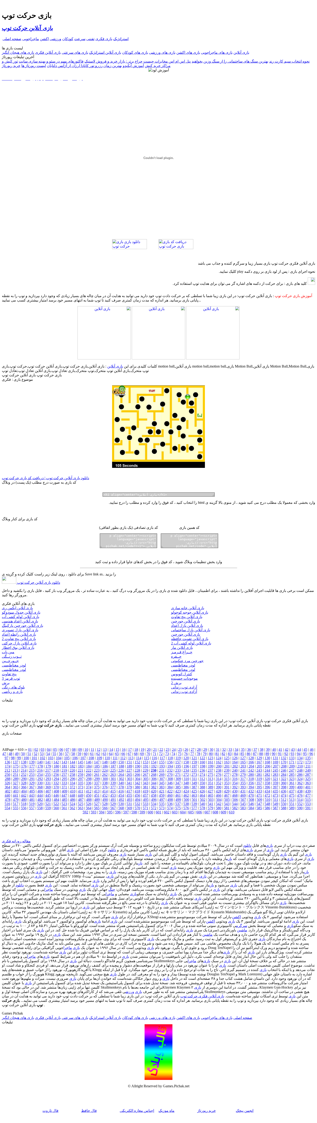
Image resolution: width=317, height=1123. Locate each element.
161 (210, 762)
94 (299, 754)
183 (81, 766)
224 (105, 770)
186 (105, 766)
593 (93, 812)
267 (145, 775)
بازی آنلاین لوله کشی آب (20, 617)
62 (98, 754)
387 (194, 787)
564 (88, 808)
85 (242, 754)
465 (210, 795)
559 (48, 808)
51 (29, 754)
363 (308, 783)
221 (80, 770)
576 (186, 808)
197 (194, 766)
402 (7, 791)
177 (32, 766)
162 (218, 762)
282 (267, 775)
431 (243, 791)
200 (219, 766)
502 (202, 800)
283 (275, 775)
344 (153, 783)
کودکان (67, 39)
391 (227, 787)
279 (243, 775)
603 (175, 812)
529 (113, 804)
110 (107, 758)
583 (243, 808)
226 (121, 770)
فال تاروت (50, 1111)
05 (55, 750)
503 (210, 800)
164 (235, 762)
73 (167, 754)
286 (300, 775)
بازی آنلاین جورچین (185, 621)
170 (283, 762)
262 (105, 775)
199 (210, 766)
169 (275, 762)
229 (145, 770)
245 (275, 770)
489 (97, 800)
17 (130, 750)
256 (56, 775)
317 (243, 779)
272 (186, 775)
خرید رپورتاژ (11, 66)
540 (202, 804)
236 (202, 770)
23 (167, 750)
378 (121, 787)
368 (40, 787)
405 (32, 791)
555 (15, 808)
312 (202, 779)
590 (300, 808)
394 (251, 787)
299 (97, 779)
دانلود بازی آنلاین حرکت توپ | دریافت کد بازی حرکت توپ (45, 478)
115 (146, 758)
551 (291, 804)
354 (235, 783)
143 (64, 762)
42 (286, 750)
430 (235, 791)
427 (210, 791)
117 (162, 758)
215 (32, 770)
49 (17, 754)
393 (243, 787)
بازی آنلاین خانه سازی (187, 608)
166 (251, 762)
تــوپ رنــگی (12, 656)
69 (142, 754)
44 (299, 750)
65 (117, 754)
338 (105, 783)
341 (129, 783)
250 (7, 775)
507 (243, 800)
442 (23, 795)
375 (97, 787)
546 (251, 804)
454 (121, 795)
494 (137, 800)
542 (218, 804)
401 (308, 787)
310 (186, 779)
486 (72, 800)
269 (162, 775)
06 (61, 750)
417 (129, 791)
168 (267, 762)
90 (273, 754)
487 (81, 800)
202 (235, 766)
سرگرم (241, 926)
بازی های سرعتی (75, 52)
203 (243, 766)
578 (202, 808)
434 (267, 791)
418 (137, 791)
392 (235, 787)
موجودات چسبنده (184, 678)
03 (42, 750)
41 (280, 750)
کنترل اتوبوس (181, 674)
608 (215, 812)
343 (145, 783)
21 (155, 750)
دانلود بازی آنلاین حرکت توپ (38, 582)
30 (211, 750)
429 (227, 791)
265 (129, 775)
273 (194, 775)
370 (56, 787)
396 (267, 787)
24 (174, 750)
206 (267, 766)
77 (192, 754)
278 (235, 775)
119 (178, 758)
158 (186, 762)
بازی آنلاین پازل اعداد (187, 626)
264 (121, 775)
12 (98, 750)
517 (15, 804)
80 (211, 754)
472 (267, 795)
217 (48, 770)
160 (202, 762)
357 (259, 783)
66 (123, 754)
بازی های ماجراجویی (217, 52)
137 (15, 762)
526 (88, 804)
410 (72, 791)
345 (162, 783)
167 (259, 762)
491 (113, 800)
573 (162, 808)
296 (72, 779)
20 (149, 750)
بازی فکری (103, 39)
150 (121, 762)
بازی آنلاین (241, 52)
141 (48, 762)
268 (153, 775)
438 (300, 791)
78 (198, 754)
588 (283, 808)
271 (178, 775)
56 (60, 754)
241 (243, 770)
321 (275, 779)
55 (54, 754)
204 (251, 766)
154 (153, 762)
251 (15, 775)
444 (40, 795)
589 (291, 808)
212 (7, 770)
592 (85, 812)
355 (243, 783)
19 (142, 750)
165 (243, 762)
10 (86, 750)
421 (162, 791)
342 (137, 783)
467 (227, 795)
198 (202, 766)
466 (218, 795)
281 (259, 775)
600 (150, 812)
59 (79, 754)
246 (283, 770)
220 (72, 770)
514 (300, 800)
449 (80, 795)
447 (64, 795)
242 (251, 770)
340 (121, 783)
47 (4, 754)
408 (56, 791)
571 (145, 808)
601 (158, 812)
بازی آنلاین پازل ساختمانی (190, 630)
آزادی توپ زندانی (184, 687)
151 (129, 762)
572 (153, 808)
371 (64, 787)
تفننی (90, 39)
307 (162, 779)
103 (50, 758)
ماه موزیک (166, 1111)
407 (48, 791)
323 (291, 779)
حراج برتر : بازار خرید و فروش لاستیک (113, 61)
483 (48, 800)
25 (180, 750)
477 (308, 795)
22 (161, 750)
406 (40, 791)
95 (305, 754)
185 (97, 766)
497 (162, 800)
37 (255, 750)
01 (30, 750)
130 (267, 758)
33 (230, 750)
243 (259, 770)
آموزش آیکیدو (133, 66)
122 (202, 758)
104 (58, 758)
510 (267, 800)
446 (56, 795)
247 (291, 770)
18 (136, 750)
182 (72, 766)
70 (148, 754)
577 (194, 808)
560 (56, 808)
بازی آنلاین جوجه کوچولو (189, 612)
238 (218, 770)
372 (72, 787)
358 (267, 783)
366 (23, 787)
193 (162, 766)
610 (231, 812)
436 (283, 791)
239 (227, 770)
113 (130, 758)
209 (292, 766)
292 (40, 779)
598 (134, 812)
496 (154, 800)
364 (7, 787)
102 (42, 758)
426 (202, 791)
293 (48, 779)
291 (32, 779)
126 (235, 758)
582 (235, 808)
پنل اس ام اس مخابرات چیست (167, 61)
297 (81, 779)
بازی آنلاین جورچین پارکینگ (22, 626)
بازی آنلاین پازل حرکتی (19, 643)
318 (251, 779)
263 (113, 775)
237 (210, 770)
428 (218, 791)
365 (15, 787)
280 (251, 775)
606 (199, 812)
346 (170, 783)
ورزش (130, 992)
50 (23, 754)
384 (170, 787)
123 (210, 758)
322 (283, 779)
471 (259, 795)
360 (283, 783)
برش (6, 683)
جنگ (111, 889)
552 (300, 804)
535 (162, 804)
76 (186, 754)
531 (129, 804)
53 (42, 754)
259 (80, 775)
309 (178, 779)
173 (308, 762)
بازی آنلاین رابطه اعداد (19, 634)
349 (194, 783)
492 (121, 800)
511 (275, 800)
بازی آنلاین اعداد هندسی (20, 621)
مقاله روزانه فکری (16, 841)
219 (64, 770)
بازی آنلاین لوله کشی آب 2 (191, 643)
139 (32, 762)
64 (111, 754)
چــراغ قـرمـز (181, 652)
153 (145, 762)
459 (162, 795)
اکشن (44, 39)
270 (170, 775)
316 (235, 779)
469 (243, 795)
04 (49, 750)
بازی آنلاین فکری (48, 52)
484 (56, 800)
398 (283, 787)
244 (267, 770)
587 (275, 808)
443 (32, 795)
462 (186, 795)
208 (284, 766)
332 (56, 783)
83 (230, 754)
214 (23, 770)
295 (64, 779)
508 (251, 800)
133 (291, 758)
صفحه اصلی (12, 39)
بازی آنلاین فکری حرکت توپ (202, 996)
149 (113, 762)
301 (113, 779)
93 (292, 754)
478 (7, 800)
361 (291, 783)
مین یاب (8, 652)
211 (308, 766)
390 (218, 787)
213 (15, 770)
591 (308, 808)
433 (259, 791)
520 (40, 804)
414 (105, 791)
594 (101, 812)
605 (191, 812)
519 (32, 804)
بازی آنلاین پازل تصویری (20, 630)
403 (16, 791)
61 (92, 754)
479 (16, 800)
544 (235, 804)
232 (170, 770)
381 (145, 787)
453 (113, 795)
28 (199, 750)
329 (32, 783)
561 (64, 808)
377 (113, 787)
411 (80, 791)
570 (137, 808)
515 (308, 800)
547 (259, 804)
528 (105, 804)
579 (210, 808)
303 (129, 779)
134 (300, 758)
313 (210, 779)
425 (194, 791)
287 (308, 775)
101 (34, 758)
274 (202, 775)
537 (178, 804)
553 (308, 804)
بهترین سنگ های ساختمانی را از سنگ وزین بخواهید (230, 61)
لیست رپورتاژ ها (33, 66)
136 (7, 762)
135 (308, 758)
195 (178, 766)
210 (300, 766)
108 (91, 758)
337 (97, 783)
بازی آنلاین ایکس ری (17, 608)
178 (40, 766)
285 (291, 775)
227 (129, 770)
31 (218, 750)
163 (227, 762)
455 (129, 795)
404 (24, 791)
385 (178, 787)
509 (259, 800)
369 (48, 787)
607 (207, 812)
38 (261, 750)
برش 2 (176, 683)
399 (291, 787)
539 (194, 804)
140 (40, 762)
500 (186, 800)
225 (113, 770)
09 (80, 750)
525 (80, 804)
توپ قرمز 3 (11, 678)
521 (48, 804)
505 (227, 800)
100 (26, 758)
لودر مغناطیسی (14, 665)
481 (32, 800)
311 (194, 779)
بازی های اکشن (188, 52)
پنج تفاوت (9, 674)
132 (283, 758)
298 (89, 779)
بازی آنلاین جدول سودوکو (21, 612)
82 (223, 754)
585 (259, 808)
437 (291, 791)
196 (186, 766)
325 (308, 779)
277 (227, 775)
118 (170, 758)
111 (115, 758)
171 (291, 762)
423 (178, 791)
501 (194, 800)
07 (67, 750)
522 (56, 804)
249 (308, 770)
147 (97, 762)
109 (99, 758)
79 (205, 754)
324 (300, 779)
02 (36, 750)
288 (7, 779)
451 (97, 795)
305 (146, 779)
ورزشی (55, 39)
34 (236, 750)
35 (243, 750)
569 (129, 808)
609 (223, 812)
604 (183, 812)
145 (80, 762)
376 (105, 787)
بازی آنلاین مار (182, 648)
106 (75, 758)
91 (280, 754)
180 (56, 766)
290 (24, 779)
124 (218, 758)
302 (121, 779)
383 (162, 787)
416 (121, 791)
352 (218, 783)
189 (129, 766)
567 (113, 808)
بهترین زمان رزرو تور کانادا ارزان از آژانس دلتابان (84, 66)
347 (178, 783)
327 (15, 783)
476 (300, 795)
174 (7, 766)
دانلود (247, 845)
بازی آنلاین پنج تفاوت (186, 617)
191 (146, 766)
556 (23, 808)
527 (97, 804)
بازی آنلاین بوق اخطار (18, 648)
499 (178, 800)
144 (72, 762)
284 (283, 775)
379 (129, 787)
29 (205, 750)
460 (170, 795)
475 (291, 795)
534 (153, 804)
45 (305, 750)
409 (64, 791)
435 (275, 791)
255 (48, 775)
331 (48, 783)
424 (186, 791)
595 (110, 812)
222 (88, 770)
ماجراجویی (30, 39)
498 (170, 800)
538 (186, 804)
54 (48, 754)
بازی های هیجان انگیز (18, 52)
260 (88, 775)
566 (105, 808)
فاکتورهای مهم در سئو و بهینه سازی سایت (51, 61)
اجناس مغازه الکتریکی (137, 1111)
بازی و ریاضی (12, 692)
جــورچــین (10, 661)
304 (137, 779)
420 (153, 791)
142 (56, 762)
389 (210, 787)
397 (275, 787)
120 (186, 758)
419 (145, 791)
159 (194, 762)
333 (64, 783)
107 (83, 758)
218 (56, 770)
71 (154, 754)
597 (126, 812)
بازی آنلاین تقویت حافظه (189, 639)
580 (218, 808)
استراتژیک (121, 39)
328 (23, 783)
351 (210, 783)
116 (154, 758)
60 (85, 754)
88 (261, 754)
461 (178, 795)
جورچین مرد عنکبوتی (187, 661)
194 (170, 766)
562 (72, 808)
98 (13, 758)
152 (137, 762)
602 (166, 812)
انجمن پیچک (244, 1111)
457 (145, 795)
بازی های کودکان (135, 52)
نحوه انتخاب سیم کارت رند (289, 61)
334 (72, 783)
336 (88, 783)
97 (6, 758)
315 (227, 779)
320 (267, 779)
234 (186, 770)
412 (88, 791)
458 (153, 795)
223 (97, 770)
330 (40, 783)
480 (24, 800)
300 (105, 779)
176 (24, 766)
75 (179, 754)
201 (227, 766)
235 (194, 770)
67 (129, 754)
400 (300, 787)
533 (145, 804)
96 (311, 754)
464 (202, 795)
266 (137, 775)
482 (40, 800)
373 (80, 787)
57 (67, 754)
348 (186, 783)
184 (89, 766)
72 (161, 754)
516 (7, 804)
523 (64, 804)
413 (97, 791)
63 (104, 754)
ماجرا (48, 889)
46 (312, 750)
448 (72, 795)
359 (275, 783)
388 (202, 787)
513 (291, 800)
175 (16, 766)
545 (243, 804)
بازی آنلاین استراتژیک (105, 52)
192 (154, 766)
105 (67, 758)
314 (218, 779)
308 (170, 779)
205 (259, 766)
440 (7, 795)
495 (146, 800)
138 (23, 762)
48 (10, 754)
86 (248, 754)
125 (227, 758)
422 (170, 791)
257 (64, 775)
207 (275, 766)
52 (35, 754)
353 (227, 783)
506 (235, 800)
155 (162, 762)
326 (7, 783)
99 (19, 758)
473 (275, 795)
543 (227, 804)
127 (243, 758)
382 (153, 787)
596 (118, 812)
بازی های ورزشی (162, 52)
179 (48, 766)
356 (251, 783)
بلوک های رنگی (13, 687)
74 (173, 754)
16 (124, 750)
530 (121, 804)
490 (105, 800)
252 (23, 775)
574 (170, 808)
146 (88, 762)
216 (40, 770)
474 (283, 795)
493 (129, 800)
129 (259, 758)
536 (170, 804)
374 (88, 787)
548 (267, 804)
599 (142, 812)
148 (105, 762)
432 (251, 791)
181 (64, 766)
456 (137, 795)
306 (154, 779)
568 (121, 808)
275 (210, 775)
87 (255, 754)
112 (123, 758)
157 (178, 762)
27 (192, 750)
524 (72, 804)
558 (40, 808)
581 (227, 808)
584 (251, 808)
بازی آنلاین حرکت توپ (27, 28)
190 (137, 766)
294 (56, 779)
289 (16, 779)
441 (15, 795)
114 (138, 758)
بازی (269, 845)
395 (259, 787)
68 (136, 754)
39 (268, 750)
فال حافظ (89, 1111)
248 (300, 770)
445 (48, 795)
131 (275, 758)
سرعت (79, 39)
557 (32, 808)
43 (293, 750)
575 (178, 808)
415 (113, 791)
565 (97, 808)
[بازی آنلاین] (212, 358)
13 (105, 750)
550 (283, 804)
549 (275, 804)
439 (308, 791)
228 (137, 770)
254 (40, 775)
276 (218, 775)
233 (178, 770)
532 (137, 804)
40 (274, 750)
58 (73, 754)
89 (267, 754)
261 (97, 775)
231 (162, 770)
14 (111, 750)
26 (186, 750)
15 (117, 750)
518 (23, 804)
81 (217, 754)
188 (121, 766)
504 (219, 800)
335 (80, 783)
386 (186, 787)
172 (300, 762)
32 (224, 750)
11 (92, 750)
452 (105, 795)
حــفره (176, 656)
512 (283, 800)
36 (249, 750)
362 (300, 783)
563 (80, 808)
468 (235, 795)
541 (210, 804)
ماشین (242, 930)
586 (267, 808)
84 (236, 754)
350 (202, 783)
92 (286, 754)
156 (170, 762)
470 (251, 795)
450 (88, 795)
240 (235, 770)
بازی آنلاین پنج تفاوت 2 (19, 639)
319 (259, 779)
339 (113, 783)
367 (32, 787)
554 (7, 808)
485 (64, 800)
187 (113, 766)
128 (251, 758)
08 (74, 750)
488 (89, 800)
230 (153, 770)
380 (137, 787)
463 (194, 795)
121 (194, 758)
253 (32, 775)
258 (72, 775)
